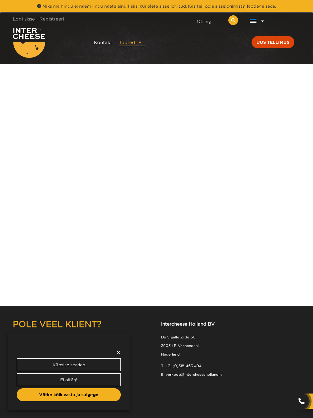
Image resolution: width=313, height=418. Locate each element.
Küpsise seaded (69, 364)
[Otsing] (233, 20)
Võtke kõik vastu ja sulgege (68, 394)
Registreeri (51, 18)
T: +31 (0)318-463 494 (181, 366)
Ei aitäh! (68, 379)
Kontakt (103, 42)
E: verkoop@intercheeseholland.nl (192, 374)
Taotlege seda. (261, 6)
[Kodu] (45, 43)
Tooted (127, 42)
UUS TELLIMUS (272, 42)
